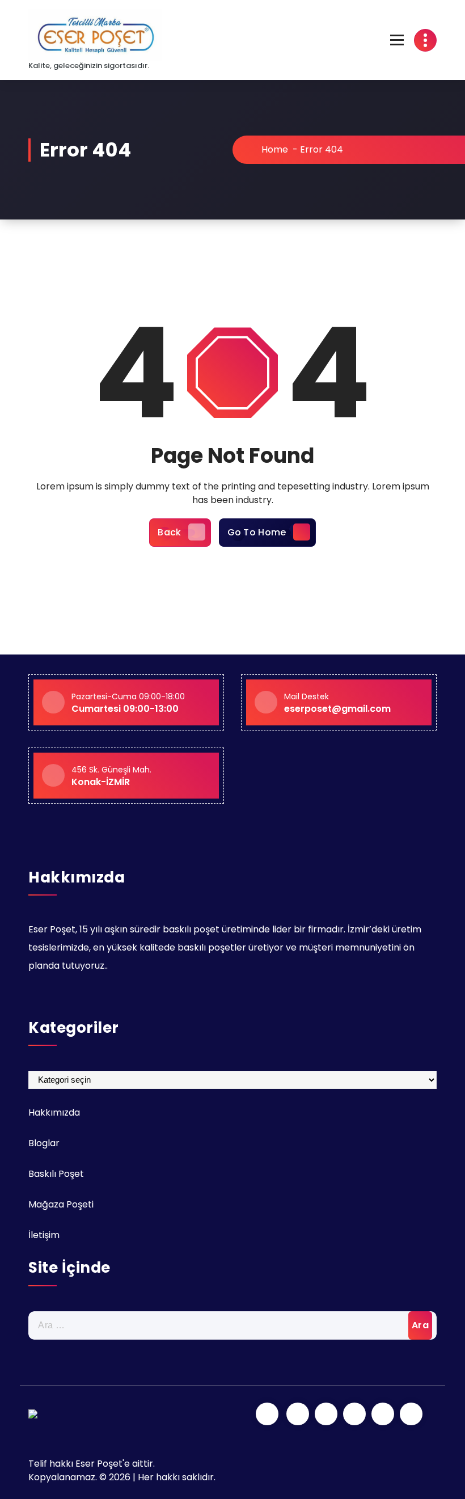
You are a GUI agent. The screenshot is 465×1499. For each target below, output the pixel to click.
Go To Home (256, 532)
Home (273, 149)
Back (169, 532)
